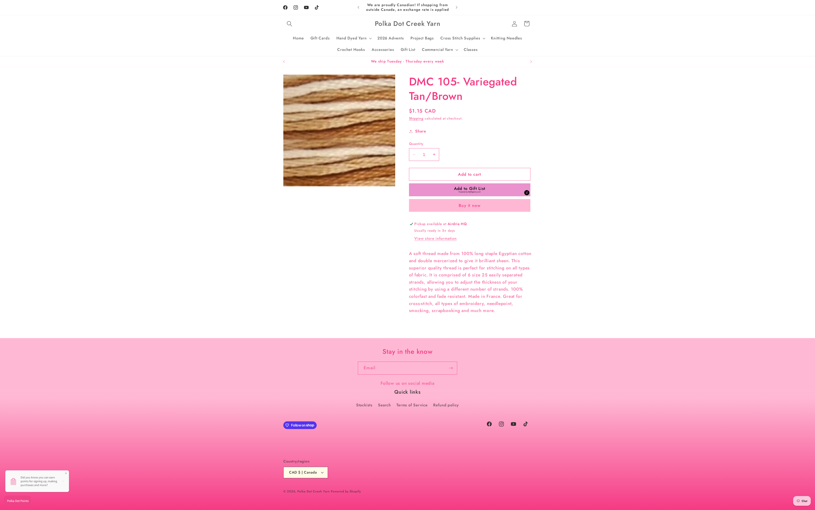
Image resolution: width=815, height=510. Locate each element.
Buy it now (470, 205)
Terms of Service (411, 405)
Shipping (416, 118)
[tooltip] (526, 192)
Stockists (364, 405)
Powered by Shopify (346, 491)
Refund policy (446, 405)
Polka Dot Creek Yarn (313, 491)
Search (384, 405)
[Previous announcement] (358, 7)
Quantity (416, 143)
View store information (435, 238)
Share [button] (420, 131)
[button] (289, 24)
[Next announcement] (456, 7)
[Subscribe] (451, 368)
